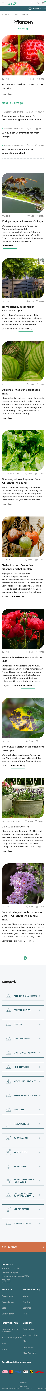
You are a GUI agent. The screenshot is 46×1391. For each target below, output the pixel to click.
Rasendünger (8, 1302)
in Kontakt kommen (11, 1268)
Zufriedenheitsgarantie (12, 1337)
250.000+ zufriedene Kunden (25, 9)
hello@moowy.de (10, 1272)
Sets (4, 1308)
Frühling (26, 1302)
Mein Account (29, 1353)
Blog (25, 1341)
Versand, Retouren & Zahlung (10, 1330)
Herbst (26, 1313)
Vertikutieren (8, 1313)
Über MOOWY (29, 1329)
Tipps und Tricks (30, 1335)
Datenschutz (28, 1388)
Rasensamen (8, 1296)
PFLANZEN (24, 14)
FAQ (4, 1343)
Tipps (16, 14)
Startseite (6, 14)
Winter (26, 1296)
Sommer (27, 1308)
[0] (42, 3)
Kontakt (5, 1349)
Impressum (28, 1347)
